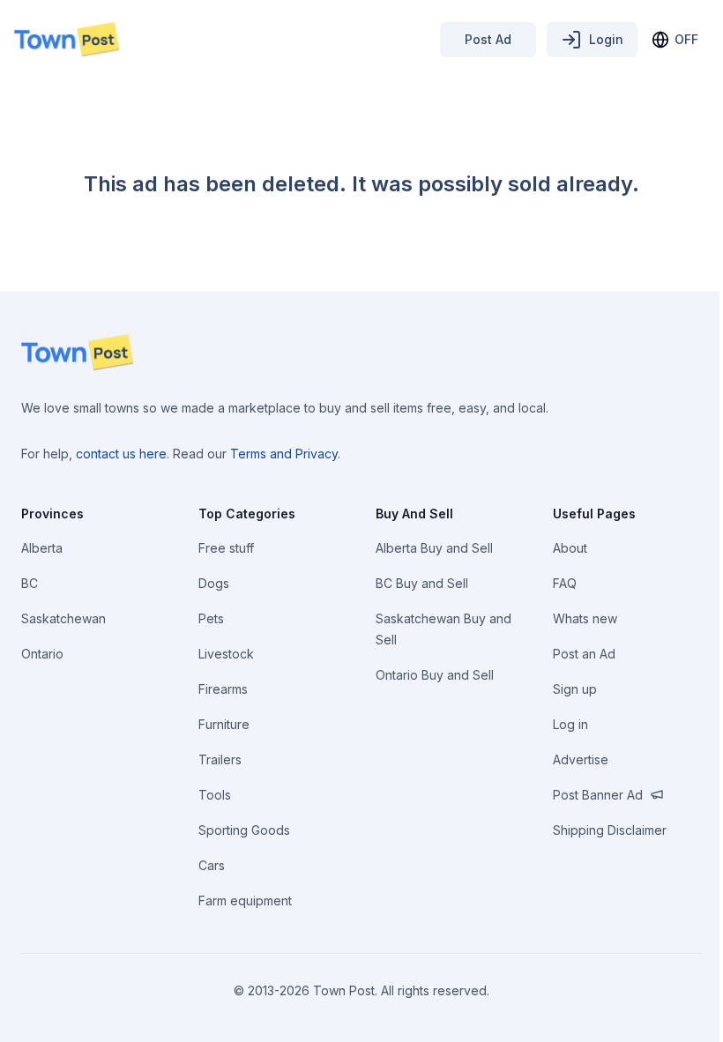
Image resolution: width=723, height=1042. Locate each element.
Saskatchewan (63, 618)
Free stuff (226, 547)
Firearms (223, 688)
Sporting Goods (244, 829)
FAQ (565, 583)
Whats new (585, 618)
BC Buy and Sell (422, 583)
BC (29, 583)
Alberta (42, 547)
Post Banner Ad (598, 794)
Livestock (226, 653)
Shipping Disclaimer (610, 829)
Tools (214, 794)
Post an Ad (584, 653)
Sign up (575, 688)
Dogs (213, 583)
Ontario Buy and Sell (435, 674)
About (570, 547)
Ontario (42, 653)
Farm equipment (245, 900)
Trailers (220, 759)
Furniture (224, 724)
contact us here (121, 453)
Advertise (580, 759)
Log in (570, 724)
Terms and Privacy (284, 453)
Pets (211, 618)
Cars (211, 865)
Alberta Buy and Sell (434, 547)
